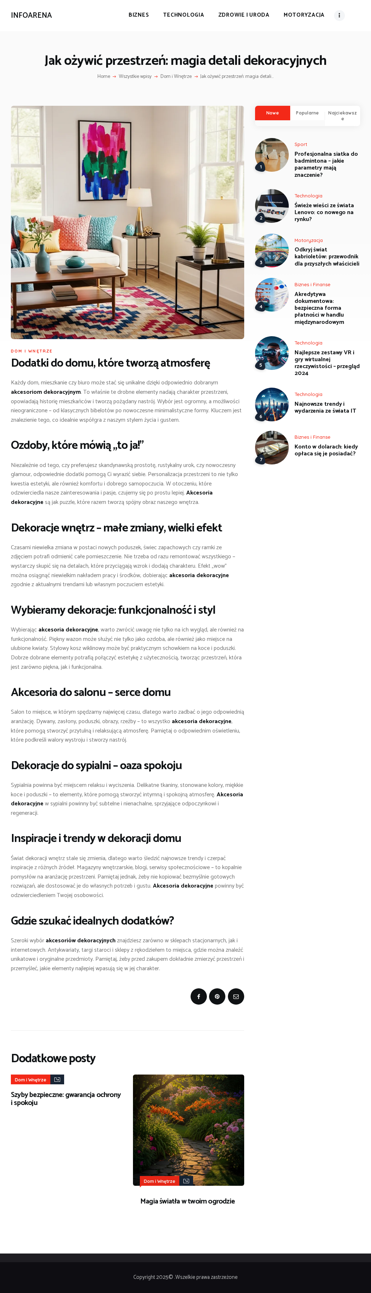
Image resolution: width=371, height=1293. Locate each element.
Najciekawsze (342, 115)
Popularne (307, 113)
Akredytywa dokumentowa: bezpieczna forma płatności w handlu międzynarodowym (319, 308)
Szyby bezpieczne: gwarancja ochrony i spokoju (66, 1099)
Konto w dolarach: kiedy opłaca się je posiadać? (326, 450)
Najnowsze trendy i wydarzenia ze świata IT (325, 407)
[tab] (272, 113)
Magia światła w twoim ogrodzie (187, 1202)
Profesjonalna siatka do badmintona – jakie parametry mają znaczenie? (326, 165)
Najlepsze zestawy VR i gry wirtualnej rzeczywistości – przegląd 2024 (327, 363)
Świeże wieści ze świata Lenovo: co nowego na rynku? (324, 212)
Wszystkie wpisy (135, 76)
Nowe (272, 113)
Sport (301, 144)
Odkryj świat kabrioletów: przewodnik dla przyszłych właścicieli (327, 256)
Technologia (308, 196)
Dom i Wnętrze (176, 77)
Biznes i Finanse (312, 284)
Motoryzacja (309, 240)
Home (103, 77)
